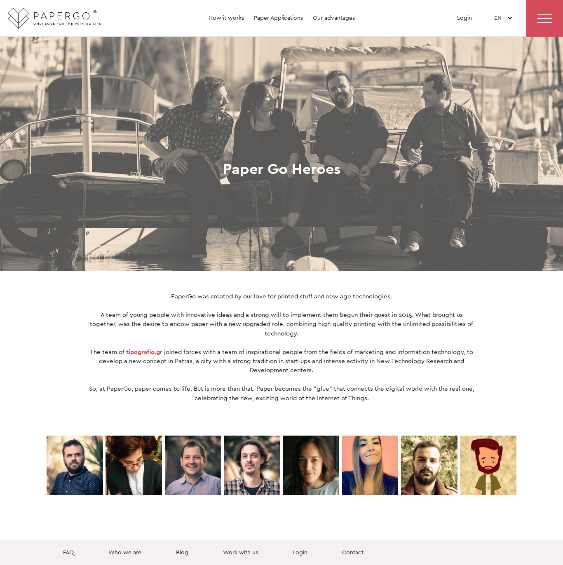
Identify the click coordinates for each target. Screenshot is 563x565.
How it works (226, 17)
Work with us (240, 552)
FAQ (68, 552)
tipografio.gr (144, 352)
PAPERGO (69, 22)
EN (498, 32)
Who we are (124, 552)
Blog (182, 552)
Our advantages (334, 17)
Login (464, 17)
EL (498, 44)
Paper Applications (278, 17)
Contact (353, 552)
